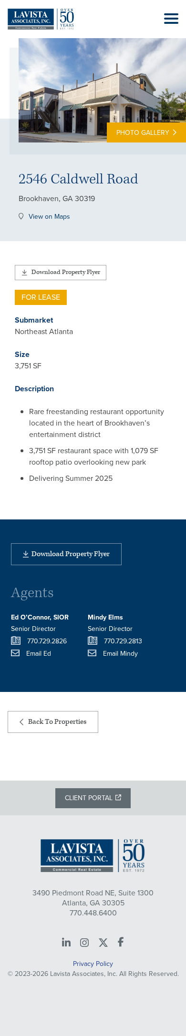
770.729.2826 (47, 641)
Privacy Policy (93, 964)
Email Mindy (120, 654)
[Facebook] (121, 942)
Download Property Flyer (65, 272)
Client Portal (89, 798)
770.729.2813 (123, 641)
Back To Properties (57, 721)
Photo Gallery (142, 133)
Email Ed (38, 654)
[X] (103, 943)
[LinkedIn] (66, 943)
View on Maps (49, 217)
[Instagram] (84, 943)
